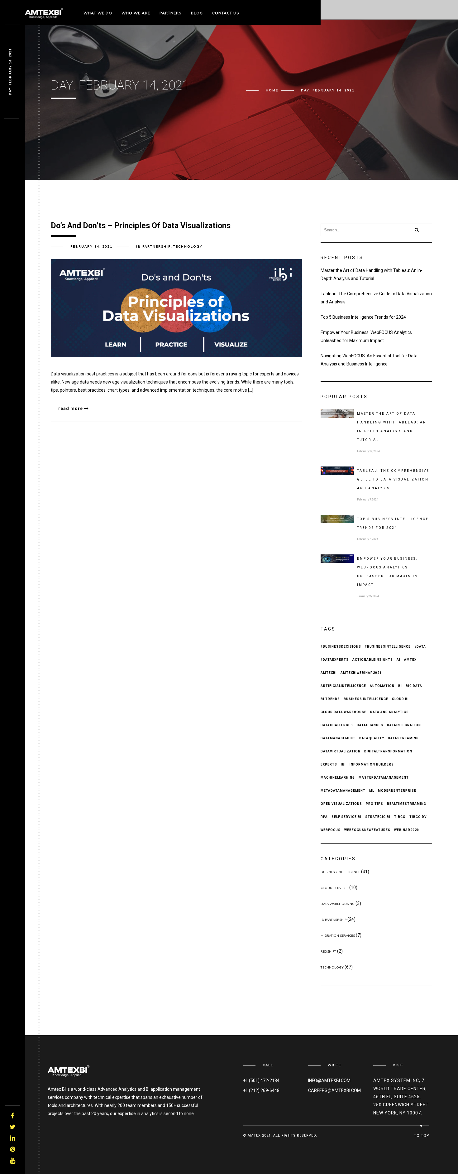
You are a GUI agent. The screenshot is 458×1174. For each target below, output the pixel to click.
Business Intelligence (366, 699)
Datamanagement (338, 738)
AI (398, 659)
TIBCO (400, 817)
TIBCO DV (418, 817)
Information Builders (372, 764)
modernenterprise (397, 790)
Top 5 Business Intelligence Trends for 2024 (363, 317)
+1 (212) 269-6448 (261, 1090)
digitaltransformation (388, 751)
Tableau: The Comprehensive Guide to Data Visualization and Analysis (376, 297)
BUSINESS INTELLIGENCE (340, 872)
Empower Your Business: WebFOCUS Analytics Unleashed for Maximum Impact (366, 336)
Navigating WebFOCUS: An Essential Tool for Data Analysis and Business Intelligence (369, 359)
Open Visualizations (341, 803)
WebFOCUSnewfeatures (367, 830)
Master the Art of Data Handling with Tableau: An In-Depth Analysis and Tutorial (371, 274)
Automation (382, 686)
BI (400, 686)
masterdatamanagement (384, 777)
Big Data (414, 686)
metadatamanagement (343, 790)
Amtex (410, 659)
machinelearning (338, 777)
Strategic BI (377, 817)
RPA (324, 817)
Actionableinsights (372, 659)
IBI (343, 764)
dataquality (371, 738)
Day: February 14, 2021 (10, 71)
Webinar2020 (406, 830)
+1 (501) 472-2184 (261, 1080)
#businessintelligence (388, 646)
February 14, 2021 (91, 246)
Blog (197, 13)
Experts (329, 764)
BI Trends (330, 699)
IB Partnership (153, 246)
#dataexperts (335, 659)
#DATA (420, 646)
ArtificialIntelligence (343, 686)
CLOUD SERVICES (334, 888)
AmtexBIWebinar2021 (361, 672)
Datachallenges (337, 725)
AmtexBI (329, 672)
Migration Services (338, 936)
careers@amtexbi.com (334, 1090)
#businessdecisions (341, 646)
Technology (188, 246)
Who (136, 13)
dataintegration (404, 725)
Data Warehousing (338, 904)
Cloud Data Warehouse (343, 712)
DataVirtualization (340, 751)
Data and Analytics (389, 712)
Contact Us (225, 13)
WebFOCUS (331, 830)
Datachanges (370, 725)
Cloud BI (400, 699)
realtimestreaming (406, 803)
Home (272, 90)
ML (371, 790)
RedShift (328, 951)
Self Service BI (346, 817)
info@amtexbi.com (329, 1080)
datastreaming (403, 738)
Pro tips (374, 803)
